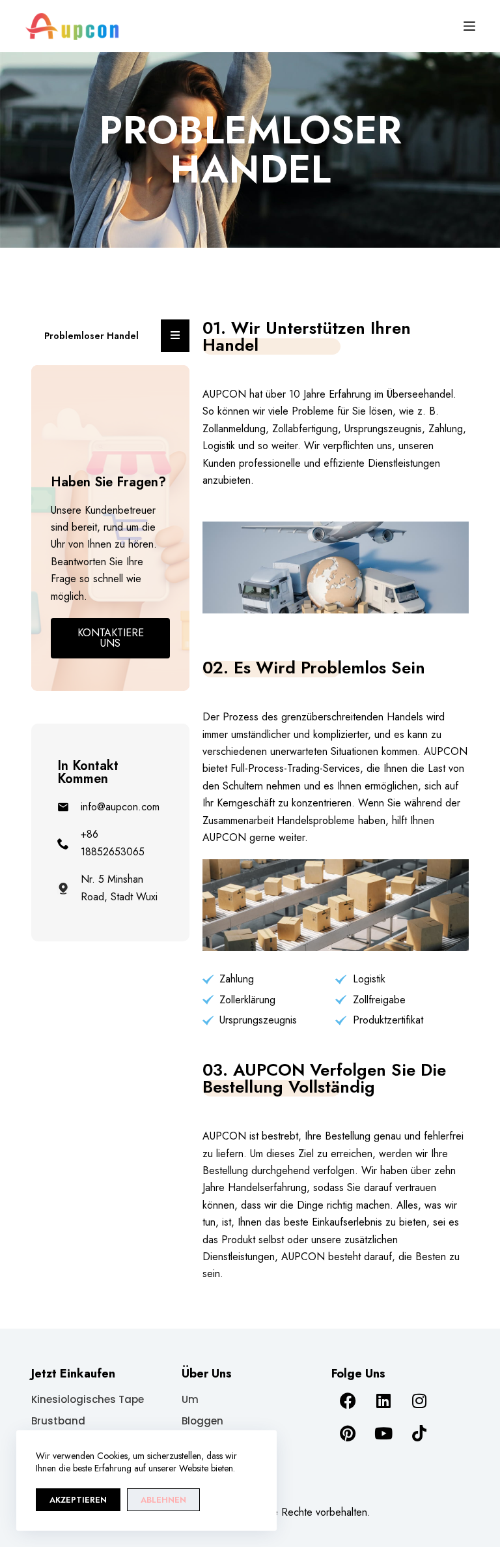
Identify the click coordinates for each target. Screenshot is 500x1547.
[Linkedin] (383, 1401)
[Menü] (469, 26)
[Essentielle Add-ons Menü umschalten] (175, 335)
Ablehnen (163, 1500)
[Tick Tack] (419, 1433)
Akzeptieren (78, 1500)
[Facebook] (347, 1401)
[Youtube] (383, 1433)
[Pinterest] (347, 1433)
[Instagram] (419, 1401)
